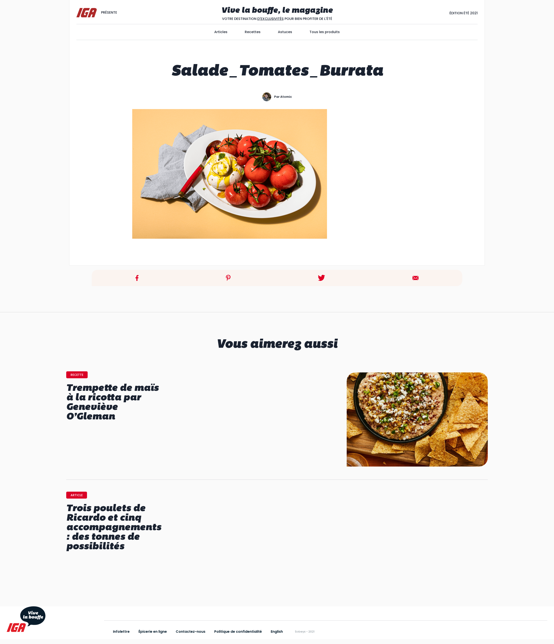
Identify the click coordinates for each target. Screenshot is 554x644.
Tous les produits (324, 31)
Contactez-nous (190, 631)
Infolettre (121, 631)
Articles (220, 31)
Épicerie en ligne (152, 631)
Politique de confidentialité (238, 631)
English (277, 631)
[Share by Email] (415, 278)
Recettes (253, 31)
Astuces (285, 31)
